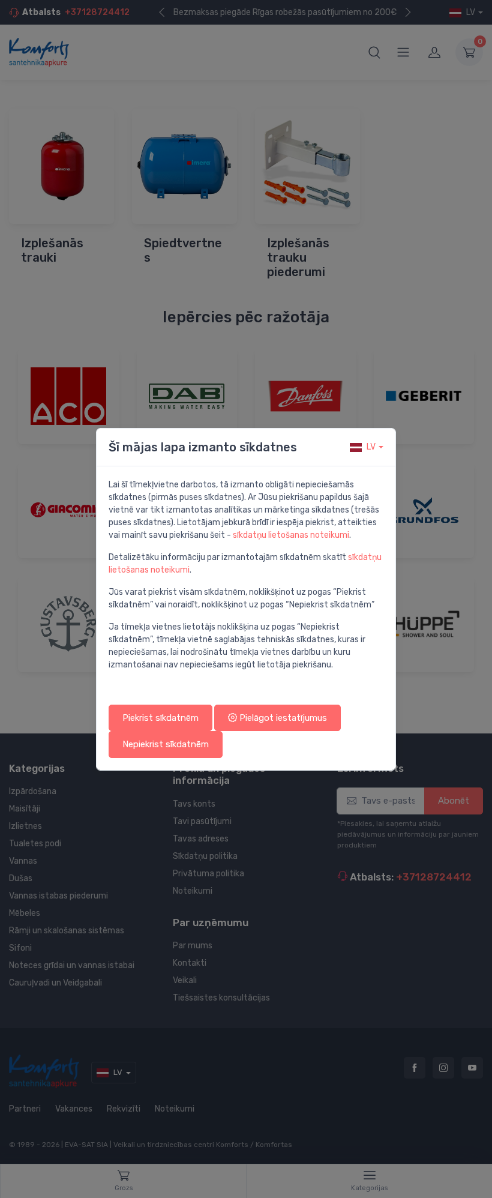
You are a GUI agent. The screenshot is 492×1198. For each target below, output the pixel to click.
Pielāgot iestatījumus (282, 717)
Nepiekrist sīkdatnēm (165, 744)
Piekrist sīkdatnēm (160, 717)
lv (371, 447)
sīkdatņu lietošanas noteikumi (291, 535)
